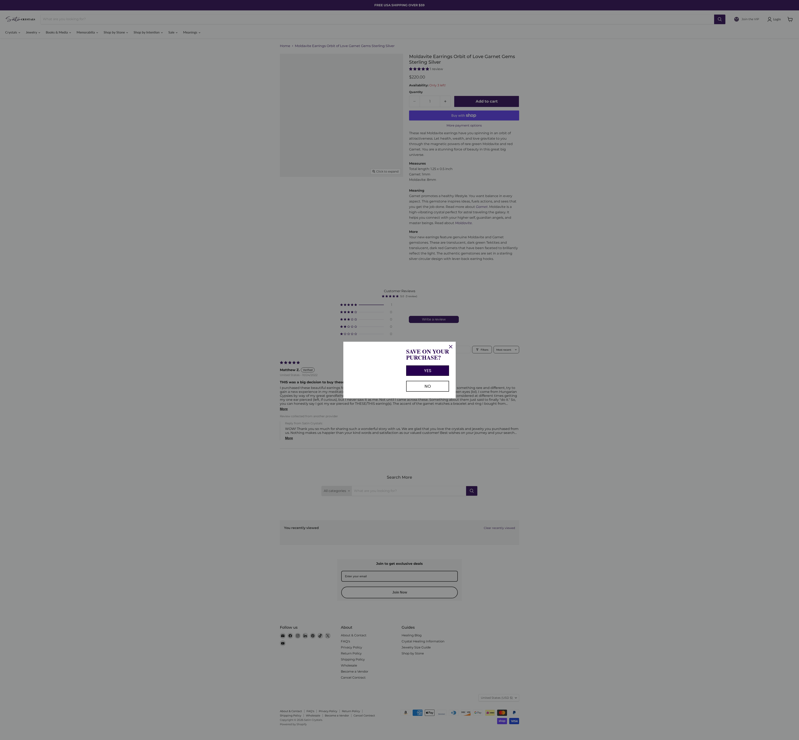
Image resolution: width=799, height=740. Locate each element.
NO (427, 386)
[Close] (451, 347)
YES (427, 371)
